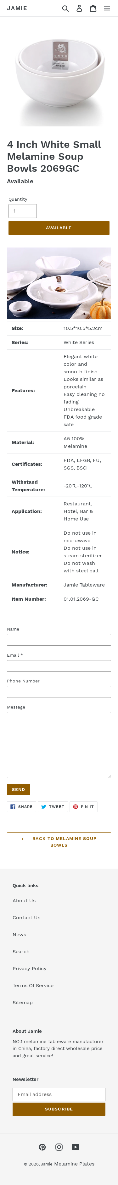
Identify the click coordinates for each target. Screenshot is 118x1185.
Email (15, 655)
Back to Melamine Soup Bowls (64, 842)
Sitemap (23, 1002)
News (19, 934)
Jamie (17, 8)
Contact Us (26, 918)
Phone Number (23, 680)
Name (13, 628)
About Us (24, 901)
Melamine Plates (74, 1164)
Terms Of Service (33, 985)
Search (21, 951)
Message (16, 706)
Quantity (17, 199)
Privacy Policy (30, 968)
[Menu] (107, 8)
